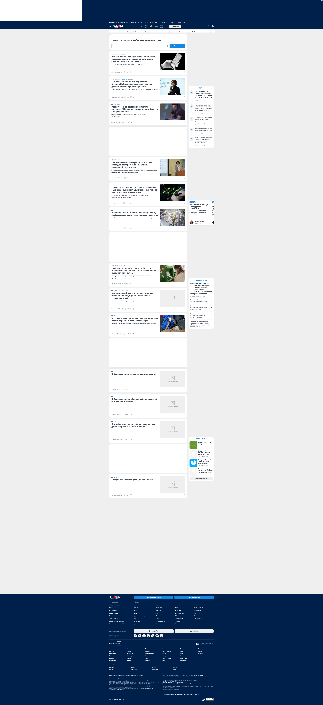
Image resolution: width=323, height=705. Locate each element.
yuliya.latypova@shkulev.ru (197, 675)
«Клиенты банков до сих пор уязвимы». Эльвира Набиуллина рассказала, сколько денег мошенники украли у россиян (131, 84)
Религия (177, 621)
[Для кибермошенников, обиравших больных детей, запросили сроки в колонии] (172, 429)
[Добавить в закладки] (184, 72)
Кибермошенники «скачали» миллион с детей (133, 374)
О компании (113, 610)
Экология (197, 613)
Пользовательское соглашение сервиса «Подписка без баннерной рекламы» (181, 694)
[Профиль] (213, 26)
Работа (177, 616)
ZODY (183, 22)
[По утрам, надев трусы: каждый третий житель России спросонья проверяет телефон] (172, 323)
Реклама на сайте (114, 605)
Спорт (195, 605)
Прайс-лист (112, 607)
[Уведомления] (209, 26)
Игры (179, 22)
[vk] (139, 635)
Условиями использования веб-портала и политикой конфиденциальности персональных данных (186, 683)
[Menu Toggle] (110, 26)
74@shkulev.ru (127, 687)
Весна (135, 610)
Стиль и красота (199, 607)
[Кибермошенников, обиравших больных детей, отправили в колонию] (172, 404)
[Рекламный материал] (175, 26)
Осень (176, 607)
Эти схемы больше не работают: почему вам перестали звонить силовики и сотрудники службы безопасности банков (133, 59)
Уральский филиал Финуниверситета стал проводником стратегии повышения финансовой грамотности (131, 164)
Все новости (123, 37)
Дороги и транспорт (139, 616)
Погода (140, 22)
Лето (157, 613)
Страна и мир (198, 610)
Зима (157, 605)
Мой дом (158, 616)
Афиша (157, 22)
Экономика (197, 616)
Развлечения (179, 618)
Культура (158, 610)
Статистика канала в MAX (117, 624)
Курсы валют (172, 22)
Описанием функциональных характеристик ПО (174, 682)
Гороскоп (164, 22)
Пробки (154, 26)
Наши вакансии (114, 616)
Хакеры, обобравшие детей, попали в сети (132, 480)
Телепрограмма (149, 22)
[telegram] (135, 635)
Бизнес (136, 607)
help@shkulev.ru (120, 689)
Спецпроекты (198, 618)
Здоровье (136, 624)
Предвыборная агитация (116, 621)
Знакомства (133, 22)
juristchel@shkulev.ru (148, 688)
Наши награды (113, 613)
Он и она (177, 605)
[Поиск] (205, 26)
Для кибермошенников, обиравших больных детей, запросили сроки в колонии (133, 425)
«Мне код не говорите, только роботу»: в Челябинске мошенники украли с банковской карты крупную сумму (133, 270)
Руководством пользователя (170, 681)
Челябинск (114, 37)
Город (135, 613)
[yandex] (161, 635)
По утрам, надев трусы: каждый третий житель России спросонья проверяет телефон (134, 319)
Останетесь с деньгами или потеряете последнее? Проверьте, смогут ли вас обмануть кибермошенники (134, 109)
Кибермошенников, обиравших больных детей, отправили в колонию (134, 400)
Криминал (159, 607)
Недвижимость (114, 22)
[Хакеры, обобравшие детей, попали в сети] (172, 484)
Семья (177, 624)
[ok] (144, 635)
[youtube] (157, 635)
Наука (157, 618)
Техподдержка (113, 618)
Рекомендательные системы (169, 692)
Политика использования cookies (171, 689)
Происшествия (179, 613)
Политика (178, 610)
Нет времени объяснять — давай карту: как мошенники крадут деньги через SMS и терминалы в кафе (132, 295)
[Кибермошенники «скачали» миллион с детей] (172, 379)
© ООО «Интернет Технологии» (117, 699)
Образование (159, 624)
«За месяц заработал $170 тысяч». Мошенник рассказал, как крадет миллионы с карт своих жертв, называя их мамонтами (134, 189)
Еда (135, 618)
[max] (148, 635)
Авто (135, 605)
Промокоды (124, 22)
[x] (152, 635)
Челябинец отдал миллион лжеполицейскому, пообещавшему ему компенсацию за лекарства (134, 213)
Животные (137, 621)
